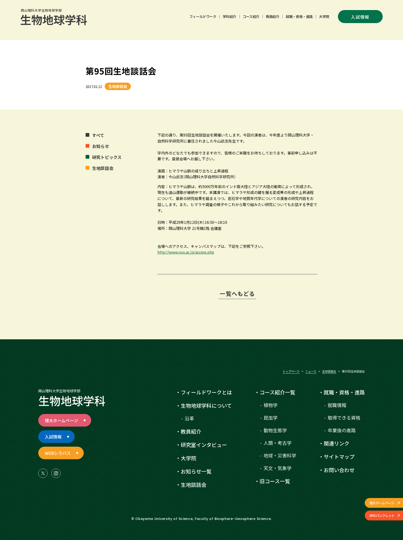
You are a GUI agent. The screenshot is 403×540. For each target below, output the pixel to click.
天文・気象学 (278, 468)
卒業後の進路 (342, 430)
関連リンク (336, 443)
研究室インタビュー (204, 444)
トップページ (291, 371)
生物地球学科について (206, 405)
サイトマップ (339, 456)
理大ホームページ (381, 503)
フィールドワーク (202, 16)
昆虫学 (271, 417)
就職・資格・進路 (299, 16)
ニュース (310, 371)
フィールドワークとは (206, 392)
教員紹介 (272, 16)
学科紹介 (229, 16)
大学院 (324, 16)
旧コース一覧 (275, 481)
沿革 (189, 418)
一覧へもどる (237, 293)
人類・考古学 (278, 442)
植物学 (271, 405)
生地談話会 (329, 371)
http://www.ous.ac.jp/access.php (185, 252)
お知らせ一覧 (196, 471)
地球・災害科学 (280, 455)
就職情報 (337, 405)
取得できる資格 (344, 417)
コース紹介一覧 (277, 392)
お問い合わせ (339, 469)
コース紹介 (251, 16)
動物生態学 (275, 430)
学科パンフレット (381, 515)
